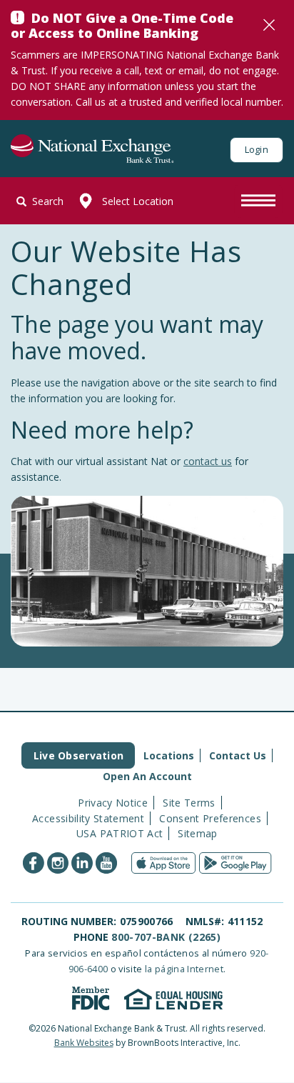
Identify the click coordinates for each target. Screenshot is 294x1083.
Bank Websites (83, 1043)
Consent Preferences (210, 818)
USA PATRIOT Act (119, 833)
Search (48, 201)
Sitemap (197, 833)
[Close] (269, 25)
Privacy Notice (113, 802)
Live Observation (78, 755)
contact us (207, 461)
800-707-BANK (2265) (165, 937)
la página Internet (184, 968)
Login (256, 149)
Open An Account (147, 776)
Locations (168, 755)
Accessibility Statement (88, 818)
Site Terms (189, 802)
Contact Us (237, 755)
